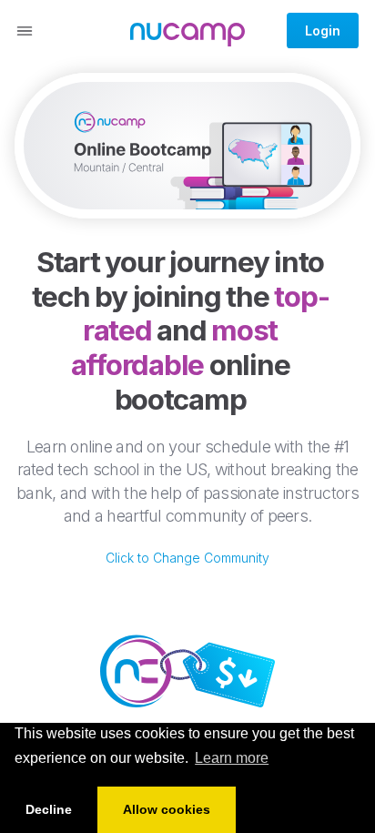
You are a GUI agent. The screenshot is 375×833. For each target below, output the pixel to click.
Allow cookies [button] (166, 809)
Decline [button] (48, 809)
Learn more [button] (232, 758)
